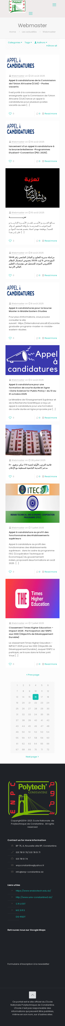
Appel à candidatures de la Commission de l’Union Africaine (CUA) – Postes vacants (32, 83)
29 (41, 708)
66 (48, 743)
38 (23, 720)
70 (35, 749)
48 (47, 726)
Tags (27, 42)
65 (41, 743)
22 (35, 702)
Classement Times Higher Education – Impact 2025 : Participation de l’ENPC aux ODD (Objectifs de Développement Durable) (31, 632)
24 (47, 702)
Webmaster (18, 75)
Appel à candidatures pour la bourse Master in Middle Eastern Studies (30, 309)
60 (48, 737)
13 (17, 697)
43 (17, 726)
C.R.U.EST (21, 903)
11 (41, 691)
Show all (52, 45)
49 (17, 732)
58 (35, 737)
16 (36, 697)
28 (35, 708)
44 (23, 726)
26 (23, 708)
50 (23, 732)
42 (47, 720)
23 (41, 702)
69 (29, 749)
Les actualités (29, 31)
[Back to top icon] (32, 994)
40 (35, 720)
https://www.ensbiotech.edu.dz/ (33, 890)
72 (48, 749)
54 (47, 732)
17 (42, 697)
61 (17, 743)
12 (48, 691)
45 (29, 726)
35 (41, 714)
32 (23, 714)
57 (29, 737)
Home (12, 31)
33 (29, 714)
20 (23, 702)
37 (17, 720)
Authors (41, 42)
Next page (31, 756)
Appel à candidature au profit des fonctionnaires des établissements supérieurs (29, 535)
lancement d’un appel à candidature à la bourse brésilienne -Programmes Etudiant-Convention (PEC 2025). (31, 149)
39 (29, 720)
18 (48, 697)
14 (23, 697)
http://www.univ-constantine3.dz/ (34, 897)
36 (48, 714)
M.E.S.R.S (20, 910)
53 (41, 732)
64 (35, 743)
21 (29, 702)
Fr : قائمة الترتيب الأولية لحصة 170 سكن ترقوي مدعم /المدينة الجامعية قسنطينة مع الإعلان (30, 466)
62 (23, 743)
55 (17, 737)
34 (35, 714)
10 (36, 691)
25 (17, 708)
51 (29, 732)
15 (29, 697)
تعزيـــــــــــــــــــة (17, 217)
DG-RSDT (21, 916)
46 (35, 726)
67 (17, 749)
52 (35, 732)
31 (17, 714)
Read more (51, 113)
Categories (14, 42)
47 (41, 726)
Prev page (33, 674)
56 (23, 737)
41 (42, 720)
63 (29, 743)
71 (42, 749)
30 (48, 708)
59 (41, 737)
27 (29, 708)
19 (17, 702)
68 (23, 749)
